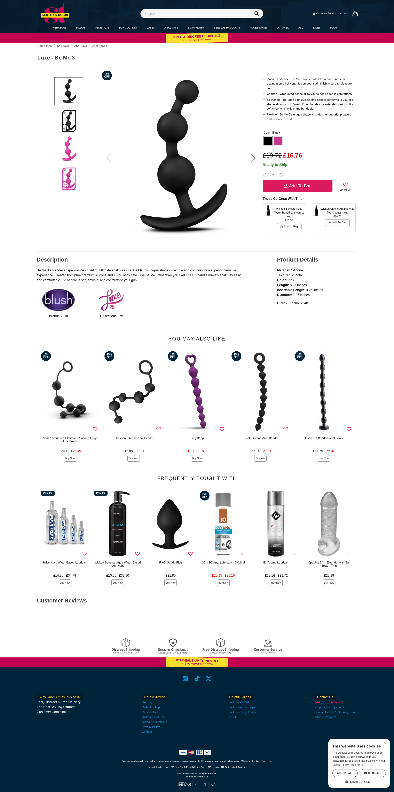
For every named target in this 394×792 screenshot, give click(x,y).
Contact (147, 732)
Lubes (151, 27)
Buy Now (70, 458)
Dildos (80, 27)
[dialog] (359, 763)
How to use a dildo (239, 702)
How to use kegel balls (241, 712)
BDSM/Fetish (196, 27)
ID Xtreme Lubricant (276, 562)
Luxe (120, 316)
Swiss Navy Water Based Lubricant (64, 562)
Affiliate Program (325, 717)
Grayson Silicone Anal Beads (133, 438)
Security (147, 702)
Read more (356, 764)
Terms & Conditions (154, 722)
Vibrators (59, 27)
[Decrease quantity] (265, 173)
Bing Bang (197, 438)
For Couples (128, 27)
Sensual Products (227, 27)
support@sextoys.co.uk (329, 707)
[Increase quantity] (280, 173)
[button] (253, 157)
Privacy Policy (151, 727)
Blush (64, 316)
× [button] (385, 743)
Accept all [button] (345, 773)
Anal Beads (99, 46)
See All (231, 717)
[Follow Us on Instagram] (185, 678)
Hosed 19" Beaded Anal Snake (324, 438)
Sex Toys (63, 46)
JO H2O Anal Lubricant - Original (223, 562)
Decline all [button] (372, 773)
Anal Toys (171, 27)
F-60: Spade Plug (170, 562)
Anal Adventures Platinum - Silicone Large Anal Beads (70, 439)
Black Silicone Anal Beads (260, 438)
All (300, 27)
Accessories (259, 27)
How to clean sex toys (241, 707)
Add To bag (300, 185)
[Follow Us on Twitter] (209, 678)
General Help (150, 712)
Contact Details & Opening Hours (335, 712)
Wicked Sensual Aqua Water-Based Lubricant (118, 564)
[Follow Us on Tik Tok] (197, 678)
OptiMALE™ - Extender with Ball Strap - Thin (329, 564)
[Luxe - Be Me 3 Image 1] (181, 158)
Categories (45, 46)
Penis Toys (102, 27)
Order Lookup (151, 707)
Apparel (283, 27)
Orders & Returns (153, 717)
